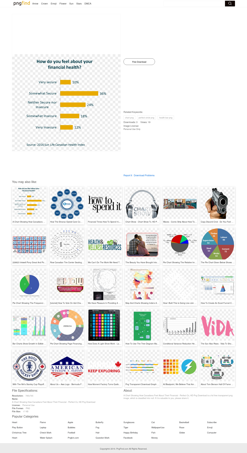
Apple (70, 422)
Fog (97, 427)
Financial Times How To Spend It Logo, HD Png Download (114, 221)
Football (71, 432)
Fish (153, 432)
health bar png (165, 117)
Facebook (128, 437)
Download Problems (144, 175)
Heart (14, 422)
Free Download (139, 61)
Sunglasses (129, 422)
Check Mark (45, 432)
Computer (211, 432)
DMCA (87, 3)
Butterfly (99, 422)
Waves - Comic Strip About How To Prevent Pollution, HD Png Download (195, 221)
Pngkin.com (73, 437)
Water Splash (46, 437)
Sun (71, 3)
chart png (129, 117)
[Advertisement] (66, 34)
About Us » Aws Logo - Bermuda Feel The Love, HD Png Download (80, 384)
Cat (153, 422)
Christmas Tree (19, 432)
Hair (97, 432)
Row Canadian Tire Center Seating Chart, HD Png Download (77, 262)
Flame (43, 422)
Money (154, 437)
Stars (79, 3)
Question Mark (102, 437)
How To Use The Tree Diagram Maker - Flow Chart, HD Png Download (157, 343)
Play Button (17, 427)
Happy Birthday (131, 432)
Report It (128, 175)
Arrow (35, 3)
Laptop (43, 427)
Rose (181, 427)
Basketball (184, 422)
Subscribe (212, 422)
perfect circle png (146, 117)
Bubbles (71, 427)
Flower (62, 3)
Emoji (54, 3)
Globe (182, 432)
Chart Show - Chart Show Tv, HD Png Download (147, 221)
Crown (44, 3)
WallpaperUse (157, 427)
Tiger (126, 427)
